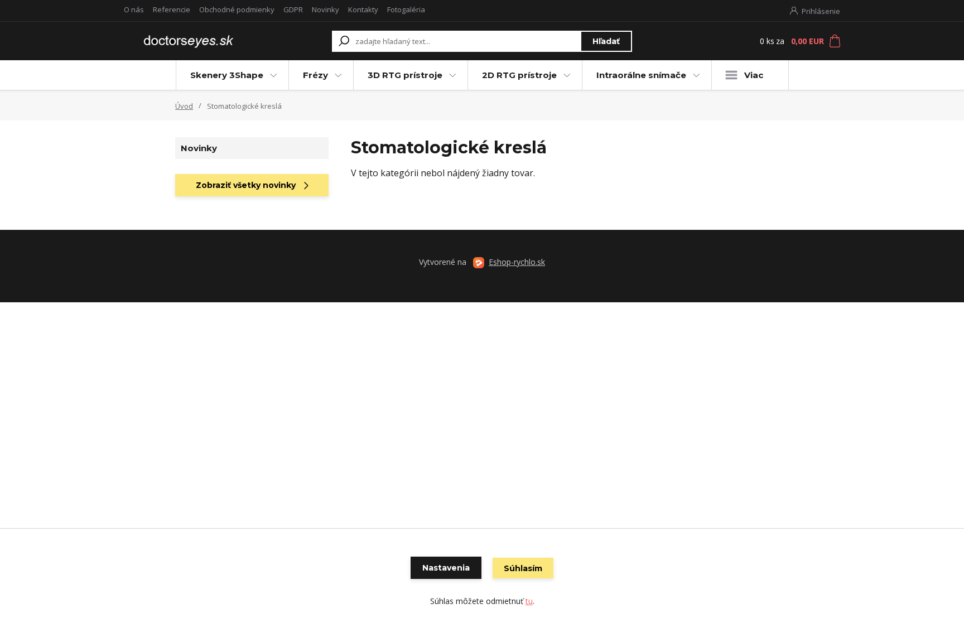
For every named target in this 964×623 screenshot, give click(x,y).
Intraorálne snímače (641, 75)
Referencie (171, 9)
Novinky (325, 9)
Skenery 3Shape (226, 75)
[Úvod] (187, 41)
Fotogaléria (406, 9)
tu (529, 601)
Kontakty (363, 9)
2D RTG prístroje (519, 75)
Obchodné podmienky (236, 9)
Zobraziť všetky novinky (246, 185)
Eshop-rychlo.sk (517, 262)
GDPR (293, 9)
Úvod (184, 106)
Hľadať (606, 41)
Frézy (315, 75)
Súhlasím (523, 568)
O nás (134, 9)
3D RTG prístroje (405, 75)
